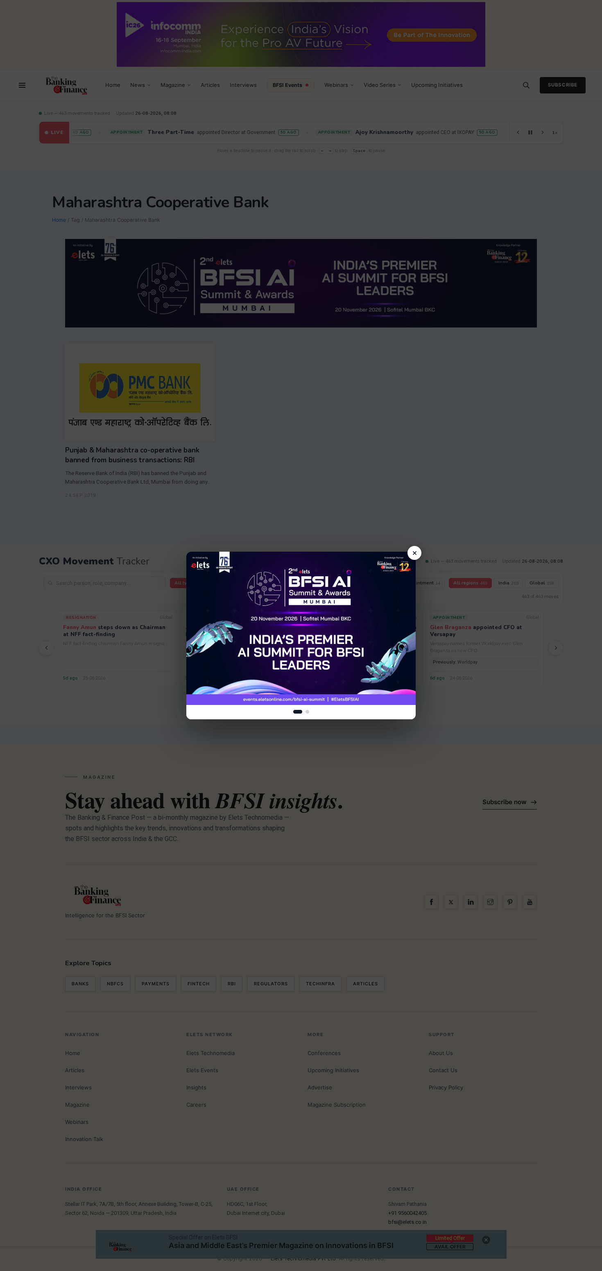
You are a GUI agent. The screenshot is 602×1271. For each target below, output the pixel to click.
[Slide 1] (297, 712)
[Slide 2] (307, 712)
